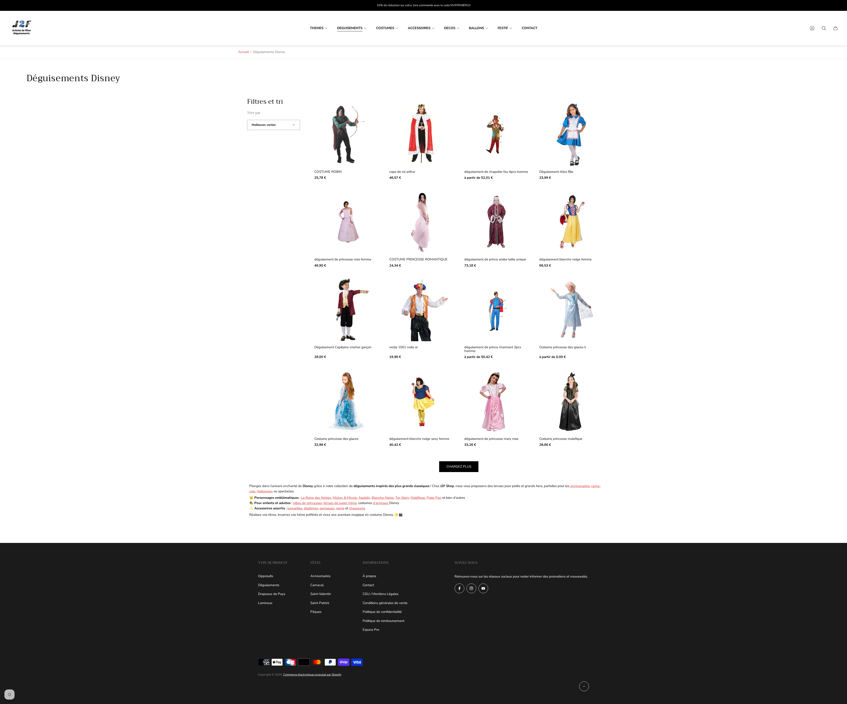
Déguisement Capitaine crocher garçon (342, 347)
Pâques (315, 612)
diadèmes (311, 508)
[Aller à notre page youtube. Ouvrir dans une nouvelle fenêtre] (483, 588)
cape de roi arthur (402, 172)
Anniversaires (320, 576)
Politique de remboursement (383, 621)
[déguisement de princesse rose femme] (346, 222)
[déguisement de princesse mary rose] (496, 401)
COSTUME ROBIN (328, 172)
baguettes (294, 508)
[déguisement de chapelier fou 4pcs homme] (496, 134)
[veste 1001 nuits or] (421, 310)
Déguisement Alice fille (556, 172)
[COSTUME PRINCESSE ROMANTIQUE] (421, 222)
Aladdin (364, 497)
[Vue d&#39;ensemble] (518, 113)
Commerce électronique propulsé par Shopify (312, 675)
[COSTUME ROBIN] (346, 134)
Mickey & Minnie (345, 497)
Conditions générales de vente (385, 603)
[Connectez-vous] (812, 28)
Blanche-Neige (383, 497)
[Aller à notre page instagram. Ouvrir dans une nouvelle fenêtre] (471, 588)
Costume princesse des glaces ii (562, 347)
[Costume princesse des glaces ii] (571, 310)
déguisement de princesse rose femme (342, 259)
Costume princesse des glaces (336, 439)
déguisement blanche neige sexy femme (419, 439)
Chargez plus (458, 466)
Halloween (265, 491)
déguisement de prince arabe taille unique (495, 259)
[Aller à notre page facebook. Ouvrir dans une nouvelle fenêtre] (459, 588)
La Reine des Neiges (316, 497)
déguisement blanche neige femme (565, 259)
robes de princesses (307, 503)
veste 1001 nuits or (403, 347)
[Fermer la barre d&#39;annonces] (836, 5)
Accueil (243, 52)
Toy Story (402, 497)
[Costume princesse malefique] (571, 401)
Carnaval (317, 585)
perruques (327, 508)
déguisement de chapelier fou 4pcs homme (496, 172)
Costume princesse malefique (560, 439)
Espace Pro (371, 629)
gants (340, 508)
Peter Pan (434, 497)
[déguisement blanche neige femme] (571, 222)
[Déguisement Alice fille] (571, 134)
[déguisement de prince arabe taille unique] (496, 222)
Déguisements (268, 585)
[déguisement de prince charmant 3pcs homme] (496, 310)
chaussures (357, 508)
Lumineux (265, 603)
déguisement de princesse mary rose (491, 439)
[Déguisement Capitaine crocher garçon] (346, 310)
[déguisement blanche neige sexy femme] (421, 401)
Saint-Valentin (320, 594)
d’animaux (381, 503)
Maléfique (417, 497)
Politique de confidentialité (382, 612)
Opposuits (265, 576)
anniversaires (580, 486)
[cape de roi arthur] (421, 134)
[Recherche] (824, 28)
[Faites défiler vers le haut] (584, 686)
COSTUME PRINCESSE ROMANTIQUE (418, 259)
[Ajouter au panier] (368, 113)
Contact (368, 585)
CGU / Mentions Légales (380, 594)
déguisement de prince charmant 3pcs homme (492, 349)
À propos (369, 576)
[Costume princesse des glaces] (346, 401)
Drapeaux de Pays (271, 594)
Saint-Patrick (319, 603)
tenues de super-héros (340, 503)
